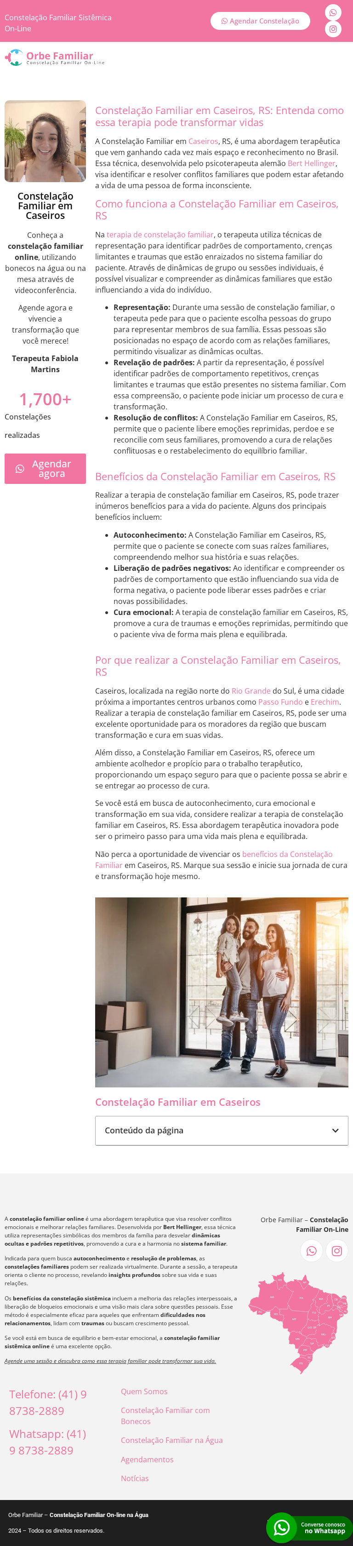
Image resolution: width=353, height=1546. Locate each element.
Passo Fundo (280, 702)
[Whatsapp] (333, 12)
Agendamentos (147, 1459)
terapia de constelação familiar (160, 235)
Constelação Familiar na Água (172, 1440)
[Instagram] (333, 29)
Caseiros (203, 141)
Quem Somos (144, 1391)
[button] (335, 1130)
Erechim (325, 702)
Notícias (135, 1478)
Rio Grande (251, 691)
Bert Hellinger (312, 163)
